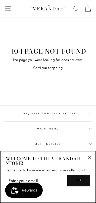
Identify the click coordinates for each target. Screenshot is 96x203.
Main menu (48, 128)
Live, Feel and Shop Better (48, 113)
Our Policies (48, 144)
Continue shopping (48, 67)
